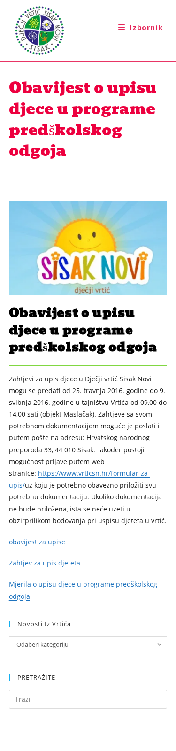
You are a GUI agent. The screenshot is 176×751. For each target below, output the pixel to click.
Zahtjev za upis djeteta (44, 562)
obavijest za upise (37, 541)
